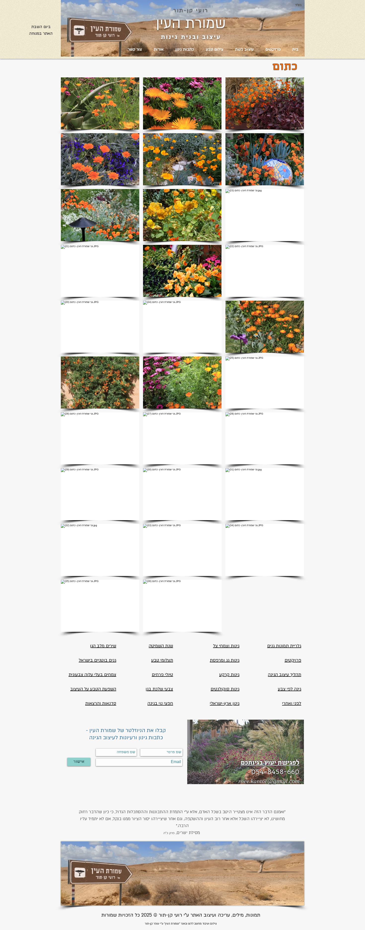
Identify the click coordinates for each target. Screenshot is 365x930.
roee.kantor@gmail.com (268, 781)
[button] (100, 103)
